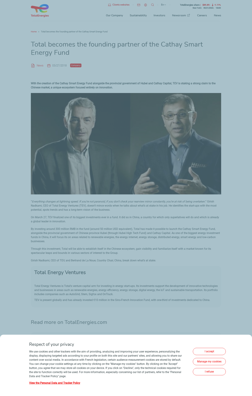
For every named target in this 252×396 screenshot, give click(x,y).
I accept (209, 351)
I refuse (209, 371)
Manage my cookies (209, 361)
